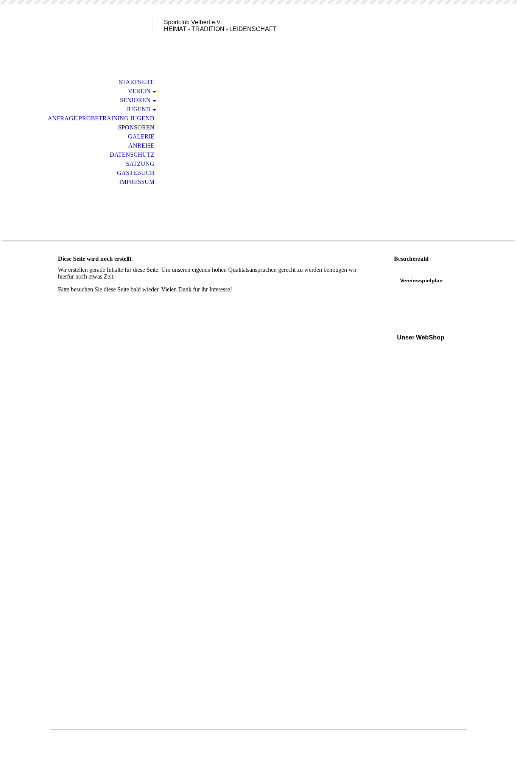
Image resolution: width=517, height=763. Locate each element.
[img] (101, 37)
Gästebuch (135, 173)
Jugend (138, 109)
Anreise (141, 145)
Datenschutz (132, 154)
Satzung (140, 163)
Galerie (141, 136)
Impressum (136, 182)
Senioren (135, 100)
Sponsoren (136, 127)
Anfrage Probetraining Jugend (101, 118)
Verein (139, 91)
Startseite (136, 82)
